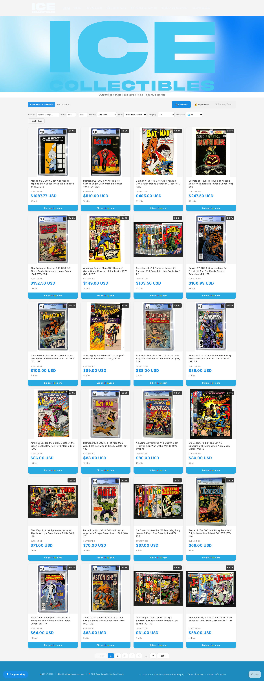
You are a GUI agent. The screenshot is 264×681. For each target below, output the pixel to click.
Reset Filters (36, 121)
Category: (152, 114)
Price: (63, 114)
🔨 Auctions (181, 104)
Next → (163, 656)
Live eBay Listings (41, 104)
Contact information (216, 674)
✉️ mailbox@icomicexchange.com (71, 674)
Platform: (180, 114)
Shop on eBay (17, 674)
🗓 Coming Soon (224, 104)
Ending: (92, 114)
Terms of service (196, 674)
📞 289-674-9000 (46, 674)
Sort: (120, 114)
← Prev (101, 656)
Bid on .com (53, 208)
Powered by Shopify (174, 674)
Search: (32, 114)
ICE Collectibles (155, 674)
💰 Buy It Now (201, 104)
